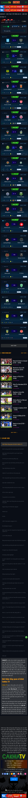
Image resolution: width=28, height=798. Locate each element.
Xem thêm (13, 345)
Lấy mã (14, 779)
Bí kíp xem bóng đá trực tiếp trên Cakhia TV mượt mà (13, 564)
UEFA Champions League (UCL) (9, 521)
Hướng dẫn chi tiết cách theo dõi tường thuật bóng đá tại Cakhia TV (14, 598)
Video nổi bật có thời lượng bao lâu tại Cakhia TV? (13, 651)
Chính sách (19, 761)
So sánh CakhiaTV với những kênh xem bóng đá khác (13, 559)
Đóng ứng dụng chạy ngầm (8, 574)
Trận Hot (16, 26)
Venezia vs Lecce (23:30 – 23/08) (19, 424)
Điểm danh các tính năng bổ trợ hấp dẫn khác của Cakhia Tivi (14, 531)
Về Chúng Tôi (9, 761)
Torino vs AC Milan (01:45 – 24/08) (19, 416)
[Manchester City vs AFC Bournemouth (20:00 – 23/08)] (6, 369)
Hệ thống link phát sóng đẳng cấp (10, 458)
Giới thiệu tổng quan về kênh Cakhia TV (12, 444)
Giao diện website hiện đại (8, 482)
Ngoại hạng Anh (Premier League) (10, 506)
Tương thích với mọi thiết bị (8, 497)
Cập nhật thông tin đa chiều (8, 468)
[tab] (3, 22)
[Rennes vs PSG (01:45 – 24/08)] (6, 377)
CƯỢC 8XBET (16, 2)
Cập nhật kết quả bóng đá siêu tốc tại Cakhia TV (13, 545)
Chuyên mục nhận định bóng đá (10, 550)
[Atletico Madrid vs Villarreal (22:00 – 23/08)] (6, 401)
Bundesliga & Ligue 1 (7, 526)
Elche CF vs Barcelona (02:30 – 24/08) (20, 385)
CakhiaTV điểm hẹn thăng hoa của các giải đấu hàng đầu (13, 502)
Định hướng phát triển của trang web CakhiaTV (13, 449)
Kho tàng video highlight (8, 554)
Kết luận (4, 655)
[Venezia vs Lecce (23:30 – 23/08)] (6, 424)
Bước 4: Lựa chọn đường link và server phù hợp (13, 617)
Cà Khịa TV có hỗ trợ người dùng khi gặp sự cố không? (13, 646)
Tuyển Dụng (11, 767)
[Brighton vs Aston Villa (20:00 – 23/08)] (6, 393)
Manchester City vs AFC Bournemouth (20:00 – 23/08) (18, 369)
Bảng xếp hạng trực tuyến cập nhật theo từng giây (14, 540)
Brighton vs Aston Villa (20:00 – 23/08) (18, 393)
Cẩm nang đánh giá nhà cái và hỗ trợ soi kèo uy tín (14, 477)
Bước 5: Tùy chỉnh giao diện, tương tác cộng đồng (13, 622)
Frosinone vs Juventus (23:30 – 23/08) (20, 409)
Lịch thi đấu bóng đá (7, 535)
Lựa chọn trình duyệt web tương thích (11, 578)
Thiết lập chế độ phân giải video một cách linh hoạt (13, 583)
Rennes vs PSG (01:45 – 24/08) (18, 377)
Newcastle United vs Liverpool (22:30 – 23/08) (20, 362)
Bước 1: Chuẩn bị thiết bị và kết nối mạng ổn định (13, 603)
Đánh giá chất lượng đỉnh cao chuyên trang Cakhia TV (12, 454)
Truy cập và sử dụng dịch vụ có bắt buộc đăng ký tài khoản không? (13, 636)
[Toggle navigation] (26, 2)
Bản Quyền (18, 763)
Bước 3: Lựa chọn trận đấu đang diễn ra (11, 612)
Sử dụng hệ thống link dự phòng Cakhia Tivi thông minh (14, 593)
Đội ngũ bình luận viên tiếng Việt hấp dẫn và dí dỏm (13, 463)
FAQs (19, 767)
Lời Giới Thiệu (6, 438)
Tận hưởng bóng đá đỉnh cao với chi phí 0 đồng (13, 487)
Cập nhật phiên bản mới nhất (9, 588)
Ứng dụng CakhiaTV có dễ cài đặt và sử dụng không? (12, 641)
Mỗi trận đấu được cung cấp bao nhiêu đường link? (13, 631)
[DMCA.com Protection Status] (14, 790)
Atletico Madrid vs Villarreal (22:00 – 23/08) (20, 401)
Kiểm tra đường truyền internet (9, 569)
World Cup (4, 511)
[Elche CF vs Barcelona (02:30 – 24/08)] (6, 385)
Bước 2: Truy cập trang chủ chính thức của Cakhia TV (13, 607)
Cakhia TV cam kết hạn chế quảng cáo (11, 473)
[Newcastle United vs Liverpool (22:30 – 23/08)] (6, 362)
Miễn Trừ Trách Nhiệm (14, 765)
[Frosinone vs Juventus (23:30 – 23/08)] (6, 408)
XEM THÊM (23, 353)
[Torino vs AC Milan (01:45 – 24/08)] (6, 416)
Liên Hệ (9, 763)
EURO (4, 516)
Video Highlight (6, 353)
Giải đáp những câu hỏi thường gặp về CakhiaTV (13, 627)
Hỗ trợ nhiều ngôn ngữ (7, 492)
